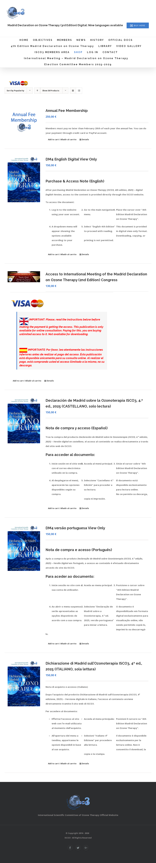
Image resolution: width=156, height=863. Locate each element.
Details (85, 139)
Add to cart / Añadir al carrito (62, 139)
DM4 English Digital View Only (71, 159)
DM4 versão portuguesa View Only (75, 528)
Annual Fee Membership (67, 111)
